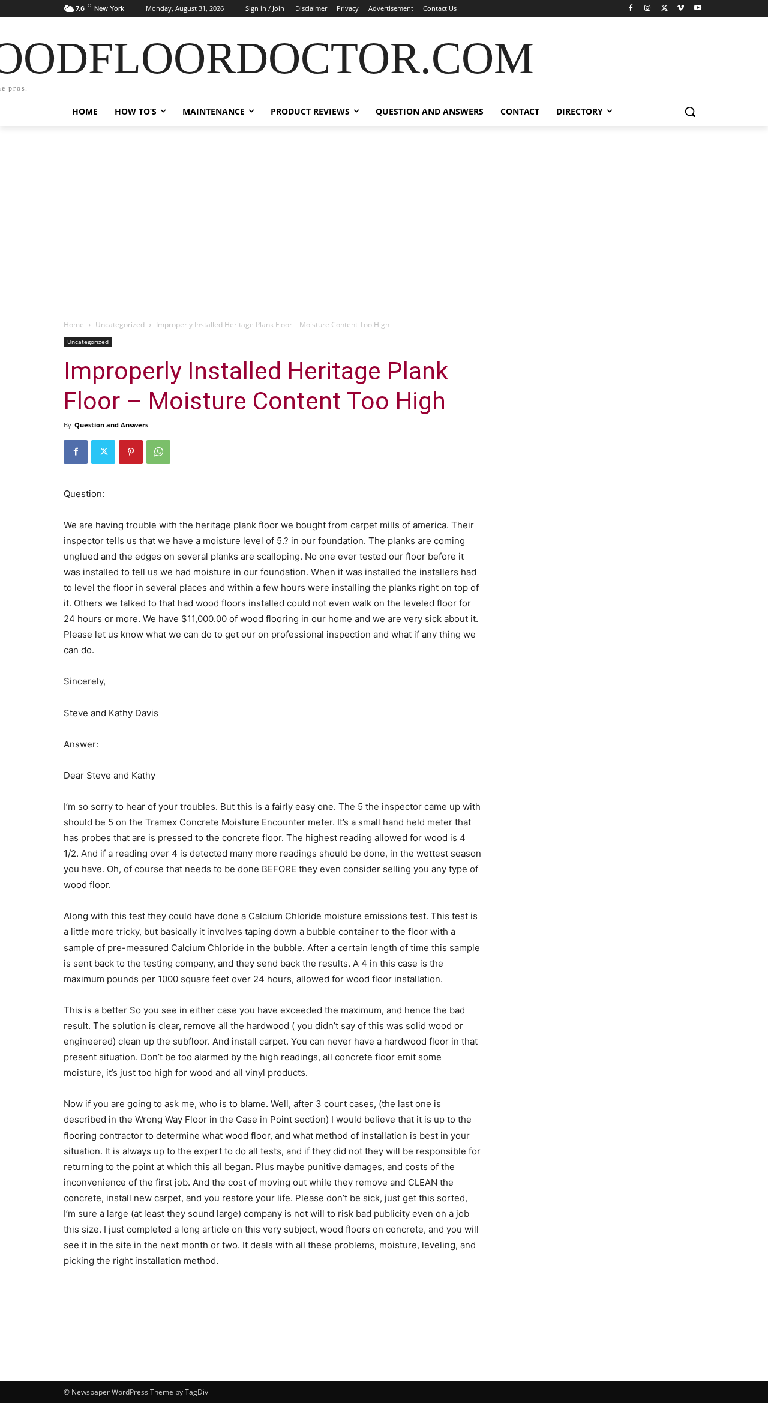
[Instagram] (648, 9)
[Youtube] (697, 9)
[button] (690, 111)
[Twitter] (664, 9)
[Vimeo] (681, 9)
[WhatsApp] (158, 452)
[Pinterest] (131, 452)
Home (74, 324)
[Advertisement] (384, 216)
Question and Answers (111, 424)
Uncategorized (120, 324)
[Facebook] (631, 9)
